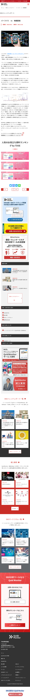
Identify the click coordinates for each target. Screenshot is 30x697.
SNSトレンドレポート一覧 (14, 298)
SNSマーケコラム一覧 (14, 519)
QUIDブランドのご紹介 (5, 680)
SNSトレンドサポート (8, 317)
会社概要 (17, 672)
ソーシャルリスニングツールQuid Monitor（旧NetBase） (15, 330)
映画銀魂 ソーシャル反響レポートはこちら (11, 135)
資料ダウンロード (15, 625)
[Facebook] (13, 185)
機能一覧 (3, 658)
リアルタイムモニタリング (6, 675)
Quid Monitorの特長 (5, 655)
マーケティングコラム (19, 666)
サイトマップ (18, 680)
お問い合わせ (16, 602)
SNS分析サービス (7, 341)
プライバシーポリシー (19, 677)
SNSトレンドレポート (10, 7)
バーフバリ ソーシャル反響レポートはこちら (11, 133)
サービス (3, 669)
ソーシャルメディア (5, 677)
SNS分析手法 (6, 312)
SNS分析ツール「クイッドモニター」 (15, 53)
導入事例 (5, 315)
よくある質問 (3, 666)
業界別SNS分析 (7, 320)
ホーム (2, 7)
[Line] (19, 185)
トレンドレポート (18, 669)
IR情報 (16, 675)
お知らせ (17, 664)
